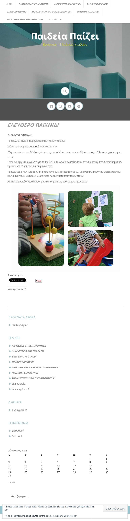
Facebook (17, 436)
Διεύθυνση (18, 430)
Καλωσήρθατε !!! (20, 389)
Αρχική (10, 4)
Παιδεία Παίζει (65, 36)
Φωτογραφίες (19, 325)
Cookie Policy (70, 515)
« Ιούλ (11, 482)
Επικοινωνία (55, 19)
